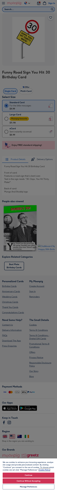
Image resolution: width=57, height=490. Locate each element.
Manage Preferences (28, 487)
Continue (28, 475)
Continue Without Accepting (28, 481)
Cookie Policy (44, 470)
